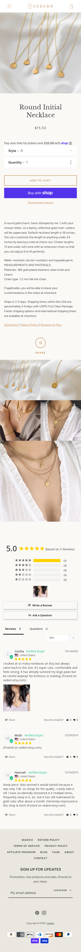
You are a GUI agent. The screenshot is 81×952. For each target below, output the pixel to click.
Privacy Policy (56, 846)
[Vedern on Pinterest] (37, 912)
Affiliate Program (21, 852)
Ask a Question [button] (42, 615)
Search (27, 839)
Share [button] (11, 720)
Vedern (50, 923)
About (69, 852)
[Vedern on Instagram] (44, 912)
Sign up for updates (40, 869)
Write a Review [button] (42, 605)
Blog (44, 852)
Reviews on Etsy (51, 325)
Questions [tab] (36, 629)
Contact (40, 858)
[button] (68, 720)
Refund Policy (49, 839)
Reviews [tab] (10, 629)
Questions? (11, 325)
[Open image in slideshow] (40, 52)
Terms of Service (27, 846)
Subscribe (60, 890)
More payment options (40, 202)
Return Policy (29, 325)
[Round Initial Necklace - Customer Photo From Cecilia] (40, 591)
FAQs (56, 852)
